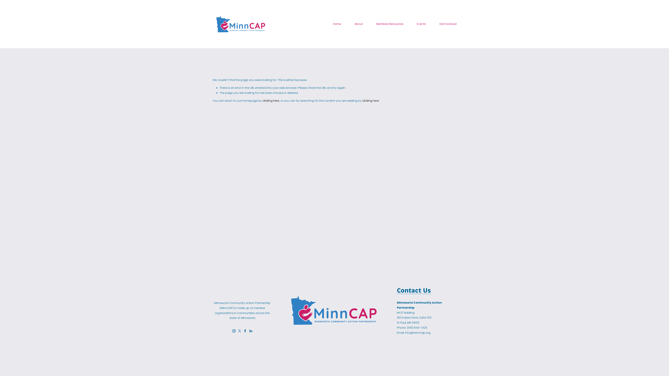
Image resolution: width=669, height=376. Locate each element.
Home (337, 24)
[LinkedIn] (250, 331)
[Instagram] (234, 331)
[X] (239, 331)
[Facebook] (245, 331)
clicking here (271, 101)
